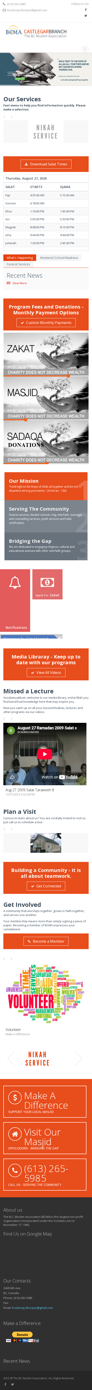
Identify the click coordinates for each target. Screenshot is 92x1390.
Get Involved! (20, 78)
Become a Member (48, 941)
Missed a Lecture (28, 691)
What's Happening (20, 258)
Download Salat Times (48, 164)
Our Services (22, 99)
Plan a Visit (19, 811)
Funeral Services (18, 264)
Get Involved (22, 904)
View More (20, 283)
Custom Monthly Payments (48, 322)
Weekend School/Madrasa (59, 258)
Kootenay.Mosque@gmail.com (27, 10)
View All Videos (48, 672)
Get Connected (48, 886)
